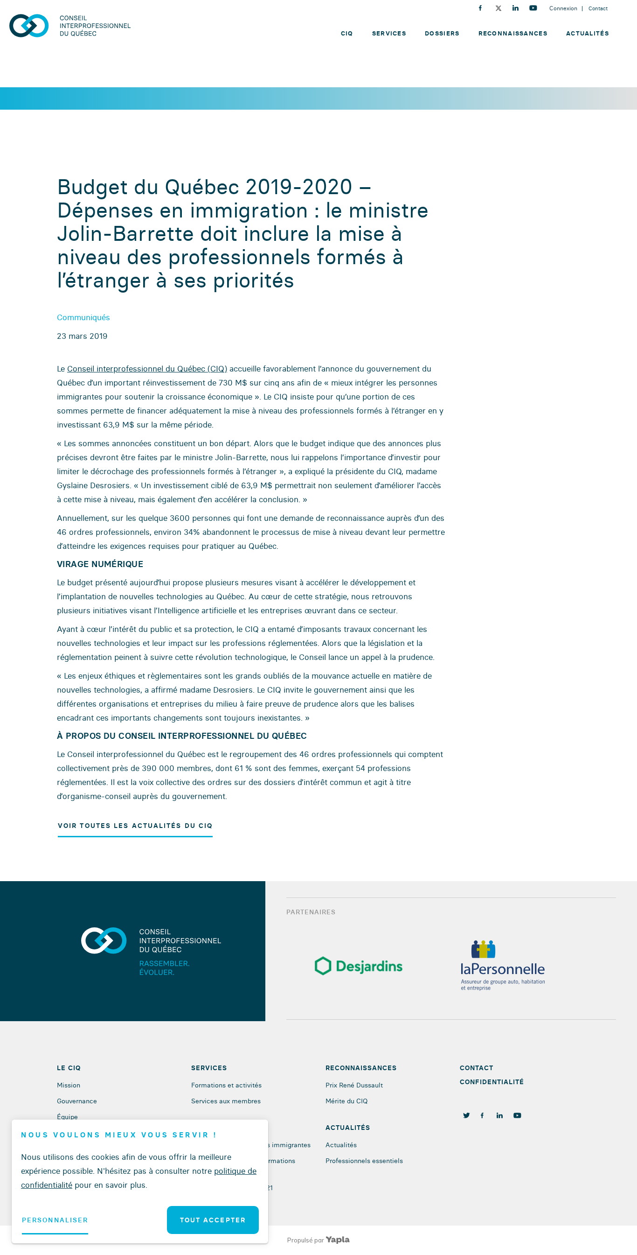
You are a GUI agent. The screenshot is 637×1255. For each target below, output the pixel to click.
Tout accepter (213, 1220)
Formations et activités (226, 1085)
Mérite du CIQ (346, 1101)
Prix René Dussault (354, 1085)
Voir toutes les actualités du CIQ (135, 825)
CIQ (347, 33)
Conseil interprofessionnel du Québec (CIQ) (147, 368)
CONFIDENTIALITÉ (492, 1082)
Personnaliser (55, 1220)
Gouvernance (77, 1101)
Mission (68, 1085)
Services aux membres (226, 1101)
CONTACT (476, 1068)
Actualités (587, 33)
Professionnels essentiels (364, 1161)
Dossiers (442, 33)
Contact (598, 8)
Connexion (563, 8)
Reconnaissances (513, 33)
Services (389, 33)
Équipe (67, 1117)
